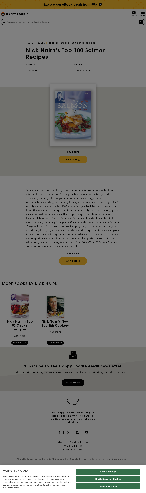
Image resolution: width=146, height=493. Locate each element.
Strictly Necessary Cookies (108, 479)
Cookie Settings (108, 471)
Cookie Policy (13, 488)
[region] (73, 479)
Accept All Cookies (108, 486)
